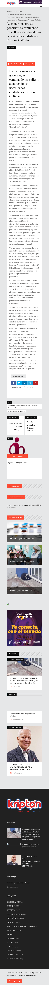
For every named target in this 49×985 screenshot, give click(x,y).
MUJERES (12, 695)
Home (9, 11)
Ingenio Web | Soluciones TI (27, 975)
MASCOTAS (19, 659)
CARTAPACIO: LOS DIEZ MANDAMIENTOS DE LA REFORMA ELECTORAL (21, 767)
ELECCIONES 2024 (14, 914)
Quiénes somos (12, 887)
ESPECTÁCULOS (13, 918)
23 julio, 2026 (16, 686)
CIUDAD (18, 11)
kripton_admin (29, 64)
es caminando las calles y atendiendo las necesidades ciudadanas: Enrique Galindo (23, 406)
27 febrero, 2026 (17, 773)
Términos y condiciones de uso (18, 883)
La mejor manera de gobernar (16, 411)
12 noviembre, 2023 (16, 64)
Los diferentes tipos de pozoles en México (22, 714)
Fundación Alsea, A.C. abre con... (23, 561)
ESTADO (11, 728)
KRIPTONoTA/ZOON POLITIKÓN (20, 926)
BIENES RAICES (13, 902)
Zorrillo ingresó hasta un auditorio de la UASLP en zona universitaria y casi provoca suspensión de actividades (24, 680)
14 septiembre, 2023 (18, 719)
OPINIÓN (18, 728)
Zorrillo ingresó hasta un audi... (21, 590)
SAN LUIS (11, 946)
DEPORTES (11, 910)
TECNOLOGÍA (12, 954)
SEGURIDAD (12, 950)
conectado (28, 505)
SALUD (9, 942)
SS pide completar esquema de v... (23, 538)
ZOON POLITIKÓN (14, 958)
